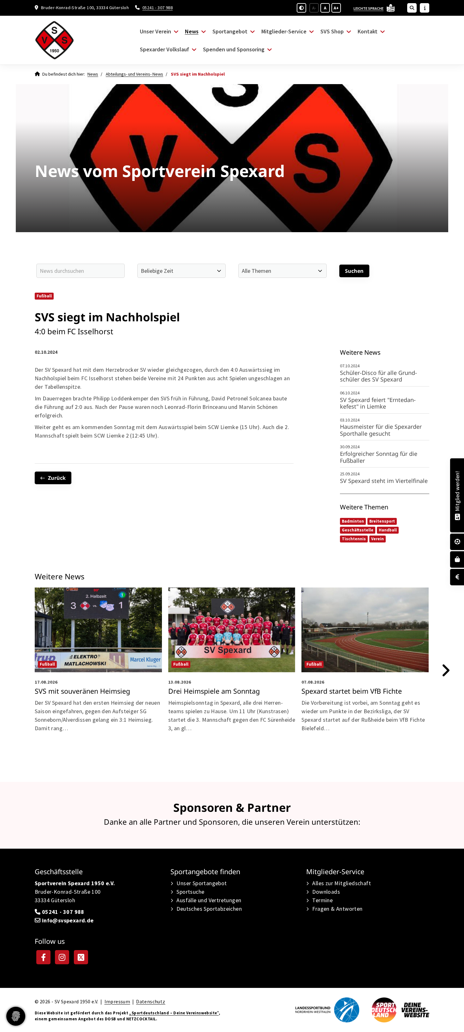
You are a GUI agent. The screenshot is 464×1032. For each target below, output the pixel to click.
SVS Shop (332, 31)
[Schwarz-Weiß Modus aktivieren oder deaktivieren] (301, 8)
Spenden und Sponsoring (234, 49)
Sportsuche (190, 891)
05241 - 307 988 (157, 7)
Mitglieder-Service (283, 31)
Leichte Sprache (369, 8)
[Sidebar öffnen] (424, 8)
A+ (336, 8)
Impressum (117, 1002)
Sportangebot (229, 31)
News (192, 31)
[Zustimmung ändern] (15, 1016)
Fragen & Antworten (337, 908)
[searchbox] (80, 271)
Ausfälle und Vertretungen (208, 900)
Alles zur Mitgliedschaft (341, 883)
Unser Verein (155, 31)
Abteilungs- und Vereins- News (134, 74)
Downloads (326, 891)
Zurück (57, 477)
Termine (322, 900)
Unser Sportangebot (201, 883)
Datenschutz (150, 1002)
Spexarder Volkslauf (164, 49)
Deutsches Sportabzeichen (209, 908)
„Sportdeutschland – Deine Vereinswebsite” (173, 1012)
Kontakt (368, 31)
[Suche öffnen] (412, 8)
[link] (98, 666)
